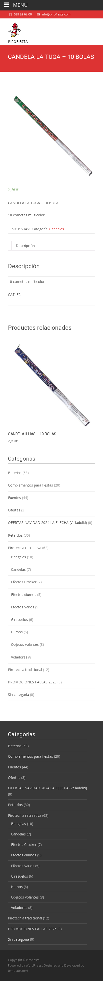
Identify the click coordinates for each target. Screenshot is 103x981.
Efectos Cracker (23, 581)
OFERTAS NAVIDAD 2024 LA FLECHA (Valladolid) (47, 522)
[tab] (25, 245)
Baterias (15, 472)
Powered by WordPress (25, 965)
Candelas (56, 229)
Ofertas (14, 510)
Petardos (15, 535)
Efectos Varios (22, 607)
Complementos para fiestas (30, 485)
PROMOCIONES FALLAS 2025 (32, 682)
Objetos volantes (25, 644)
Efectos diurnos (23, 594)
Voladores (19, 657)
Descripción (25, 245)
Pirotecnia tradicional (25, 669)
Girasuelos (19, 619)
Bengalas (18, 557)
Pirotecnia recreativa (24, 547)
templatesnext (18, 971)
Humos (17, 632)
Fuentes (14, 497)
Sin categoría (18, 694)
